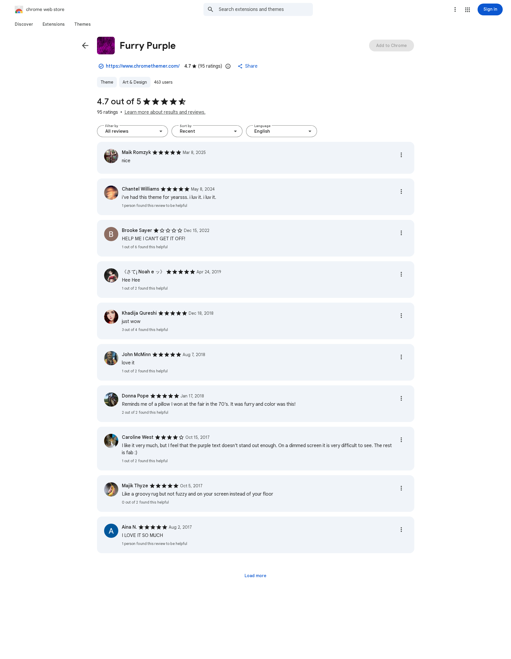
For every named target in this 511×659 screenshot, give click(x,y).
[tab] (24, 24)
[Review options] (401, 155)
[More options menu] (455, 9)
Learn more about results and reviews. (165, 112)
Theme (107, 82)
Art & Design (135, 82)
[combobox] (266, 9)
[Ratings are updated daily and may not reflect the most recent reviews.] (228, 66)
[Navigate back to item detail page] (85, 45)
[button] (467, 10)
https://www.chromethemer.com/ (143, 66)
